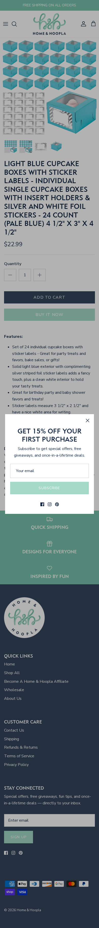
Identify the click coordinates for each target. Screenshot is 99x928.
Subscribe (49, 488)
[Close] (87, 420)
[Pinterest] (57, 504)
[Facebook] (42, 504)
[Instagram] (50, 504)
